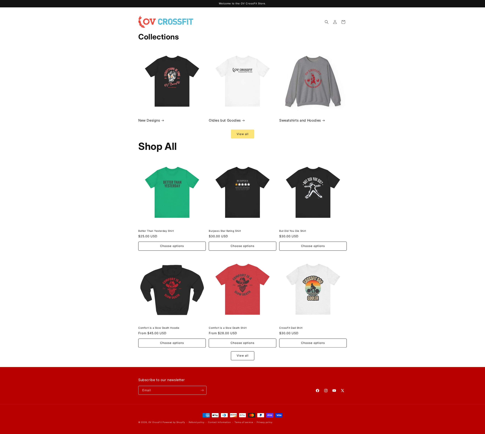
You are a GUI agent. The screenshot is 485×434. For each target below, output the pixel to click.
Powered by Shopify (174, 422)
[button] (326, 22)
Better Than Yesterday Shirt (156, 230)
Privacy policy (264, 422)
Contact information (219, 422)
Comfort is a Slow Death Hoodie (158, 327)
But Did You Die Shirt (292, 230)
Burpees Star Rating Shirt (225, 230)
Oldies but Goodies (225, 120)
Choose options (172, 246)
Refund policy (196, 422)
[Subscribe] (202, 390)
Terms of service (244, 422)
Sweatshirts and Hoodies (300, 120)
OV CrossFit (155, 422)
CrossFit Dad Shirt (291, 327)
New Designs (149, 120)
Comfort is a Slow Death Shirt (227, 327)
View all (243, 134)
